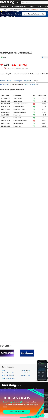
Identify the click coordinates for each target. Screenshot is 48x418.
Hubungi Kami (25, 375)
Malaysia (26, 10)
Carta (39, 6)
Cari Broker (5, 346)
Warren (33, 10)
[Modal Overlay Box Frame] (22, 403)
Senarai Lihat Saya (20, 6)
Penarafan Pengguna (31, 84)
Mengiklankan (25, 373)
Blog (3, 370)
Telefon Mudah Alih (8, 373)
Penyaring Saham (15, 10)
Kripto (32, 6)
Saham (4, 10)
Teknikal (27, 81)
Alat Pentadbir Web (8, 378)
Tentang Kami (25, 370)
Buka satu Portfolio (8, 375)
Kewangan (18, 81)
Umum (2, 81)
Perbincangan (4, 84)
